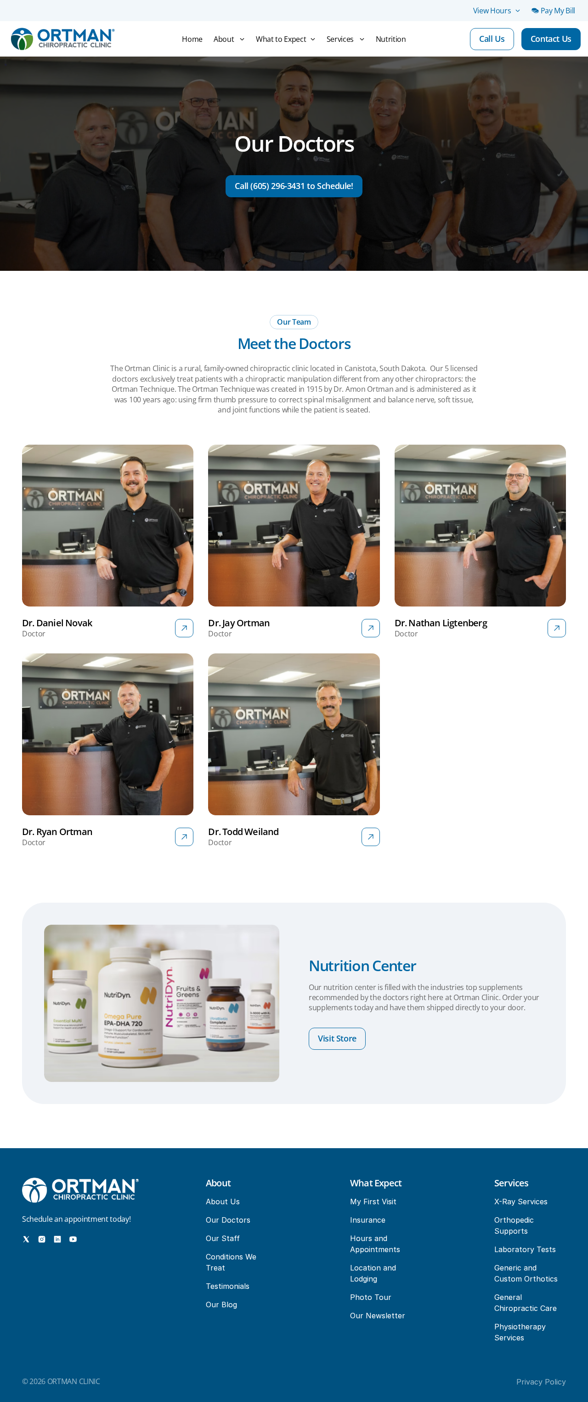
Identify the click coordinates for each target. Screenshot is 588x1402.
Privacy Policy (541, 1381)
